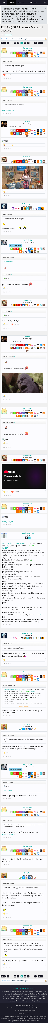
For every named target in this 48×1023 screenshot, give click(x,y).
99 (25, 43)
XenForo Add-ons (19, 1011)
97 (18, 43)
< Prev (3, 43)
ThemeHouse (36, 1008)
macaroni (9, 35)
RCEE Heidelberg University (13, 543)
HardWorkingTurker (28, 204)
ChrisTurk (27, 724)
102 (35, 43)
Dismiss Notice (45, 8)
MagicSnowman (28, 533)
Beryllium (21, 1014)
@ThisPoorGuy (8, 110)
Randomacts (27, 48)
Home (4, 2)
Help (27, 1014)
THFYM (27, 122)
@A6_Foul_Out (7, 521)
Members (21, 2)
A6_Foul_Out (27, 240)
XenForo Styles (30, 1011)
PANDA (5, 548)
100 (28, 43)
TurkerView (40, 615)
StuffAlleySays (27, 157)
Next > (40, 43)
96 (15, 43)
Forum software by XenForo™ (24, 1005)
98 (21, 43)
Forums (12, 2)
